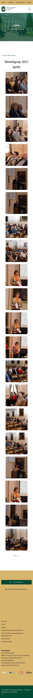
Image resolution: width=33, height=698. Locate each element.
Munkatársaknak (20, 2)
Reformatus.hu (5, 639)
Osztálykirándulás (6, 642)
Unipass (3, 627)
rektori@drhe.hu (25, 655)
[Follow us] (2, 694)
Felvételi (29, 2)
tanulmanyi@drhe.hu (7, 660)
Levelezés (10, 2)
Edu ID (3, 624)
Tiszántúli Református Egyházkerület (12, 630)
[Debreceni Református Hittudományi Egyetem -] (9, 9)
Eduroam (4, 621)
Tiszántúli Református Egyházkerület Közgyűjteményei (12, 634)
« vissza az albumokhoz (8, 55)
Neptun (4, 2)
